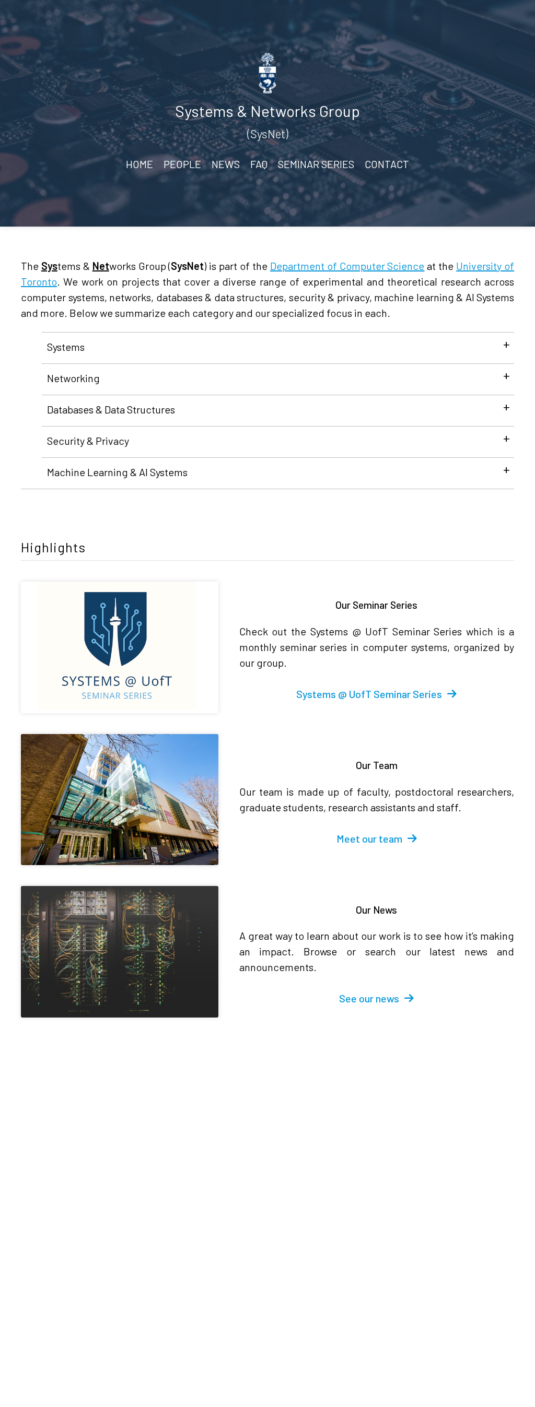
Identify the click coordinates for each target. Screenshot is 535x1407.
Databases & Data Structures (111, 409)
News (226, 164)
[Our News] (119, 952)
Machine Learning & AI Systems (117, 472)
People (182, 164)
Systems (66, 346)
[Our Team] (119, 800)
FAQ (259, 164)
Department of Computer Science (347, 265)
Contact (387, 164)
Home (139, 164)
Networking (73, 378)
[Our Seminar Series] (119, 647)
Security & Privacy (88, 440)
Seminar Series (316, 164)
